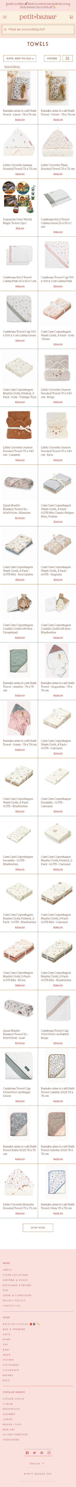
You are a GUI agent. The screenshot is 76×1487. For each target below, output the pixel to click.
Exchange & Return (17, 1285)
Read (6, 1381)
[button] (68, 58)
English (36, 1464)
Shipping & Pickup (15, 1280)
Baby (6, 1350)
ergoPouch (11, 1409)
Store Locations (15, 1275)
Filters (52, 58)
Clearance (11, 1370)
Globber (9, 1414)
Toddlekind (11, 1440)
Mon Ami (9, 1430)
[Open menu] (8, 17)
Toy (5, 1345)
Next (67, 5)
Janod (8, 1419)
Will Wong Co (46, 1481)
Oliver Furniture (15, 1435)
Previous (8, 5)
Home (7, 1339)
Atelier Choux (14, 1399)
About (7, 1270)
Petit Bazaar (36, 1474)
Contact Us (11, 1306)
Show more (38, 1228)
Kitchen (8, 1360)
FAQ (5, 1290)
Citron (8, 1404)
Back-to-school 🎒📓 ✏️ (21, 1324)
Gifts (7, 1334)
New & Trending (14, 1329)
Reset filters (12, 67)
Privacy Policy (14, 1301)
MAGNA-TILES (12, 1425)
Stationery (11, 1365)
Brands (8, 1375)
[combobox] (41, 29)
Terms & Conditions (17, 1295)
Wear (7, 1355)
